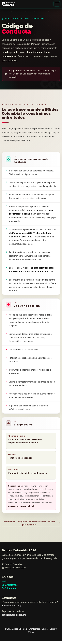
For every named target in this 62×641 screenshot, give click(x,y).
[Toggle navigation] (56, 3)
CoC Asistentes (10, 585)
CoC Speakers (9, 588)
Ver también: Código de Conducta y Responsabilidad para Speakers (29, 523)
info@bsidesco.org (11, 605)
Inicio (4, 581)
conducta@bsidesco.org (14, 614)
